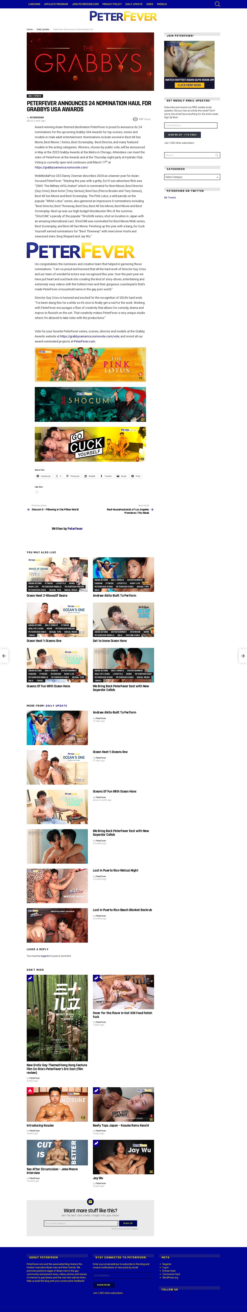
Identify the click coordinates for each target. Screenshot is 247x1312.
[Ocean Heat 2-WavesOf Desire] (57, 574)
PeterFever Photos (74, 586)
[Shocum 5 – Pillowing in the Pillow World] (4, 656)
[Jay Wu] (123, 1157)
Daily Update (134, 4)
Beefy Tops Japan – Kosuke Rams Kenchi (121, 1125)
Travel (31, 635)
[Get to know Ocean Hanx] (123, 620)
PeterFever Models (51, 586)
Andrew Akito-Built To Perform (114, 595)
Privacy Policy (112, 4)
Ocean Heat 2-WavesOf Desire (47, 595)
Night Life (33, 586)
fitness (49, 583)
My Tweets (170, 197)
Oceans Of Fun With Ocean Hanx (48, 686)
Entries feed (168, 1270)
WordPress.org (170, 1277)
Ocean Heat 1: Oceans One (44, 641)
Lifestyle (61, 583)
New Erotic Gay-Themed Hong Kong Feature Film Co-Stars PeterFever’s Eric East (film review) (57, 1069)
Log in (165, 1267)
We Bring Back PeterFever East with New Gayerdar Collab (121, 688)
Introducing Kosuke (40, 1125)
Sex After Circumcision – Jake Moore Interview (52, 1171)
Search (217, 156)
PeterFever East (143, 674)
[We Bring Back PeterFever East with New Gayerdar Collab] (123, 665)
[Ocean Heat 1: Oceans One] (57, 620)
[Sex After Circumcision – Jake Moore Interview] (57, 1152)
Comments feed (171, 1274)
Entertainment (135, 580)
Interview (135, 632)
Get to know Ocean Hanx (110, 641)
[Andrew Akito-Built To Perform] (123, 574)
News (72, 583)
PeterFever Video (37, 590)
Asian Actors (35, 583)
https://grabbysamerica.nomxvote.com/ (61, 167)
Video (149, 4)
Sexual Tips (55, 590)
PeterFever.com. (85, 341)
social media (70, 590)
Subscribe (104, 1284)
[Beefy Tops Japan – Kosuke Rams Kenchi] (123, 1104)
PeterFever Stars (104, 586)
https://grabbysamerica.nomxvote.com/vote (89, 336)
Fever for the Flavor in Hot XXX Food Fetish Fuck (122, 1015)
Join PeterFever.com (85, 4)
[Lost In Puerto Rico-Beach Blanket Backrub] (57, 925)
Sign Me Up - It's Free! (182, 134)
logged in (45, 956)
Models (162, 4)
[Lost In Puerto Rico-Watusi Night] (57, 886)
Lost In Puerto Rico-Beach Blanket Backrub (122, 910)
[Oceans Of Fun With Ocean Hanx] (57, 665)
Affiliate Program (56, 4)
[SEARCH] (217, 4)
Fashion (98, 583)
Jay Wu (98, 1178)
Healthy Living (35, 628)
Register (166, 1264)
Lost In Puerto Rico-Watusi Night (115, 870)
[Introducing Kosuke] (57, 1104)
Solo (97, 590)
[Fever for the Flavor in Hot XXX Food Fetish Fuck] (123, 992)
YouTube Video (133, 635)
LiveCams (34, 4)
